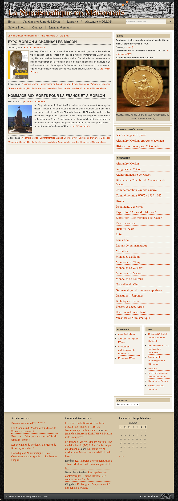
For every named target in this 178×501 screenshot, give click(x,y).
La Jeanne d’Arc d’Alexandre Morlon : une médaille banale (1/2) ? (88, 452)
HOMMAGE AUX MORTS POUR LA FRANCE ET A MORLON (56, 95)
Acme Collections (126, 333)
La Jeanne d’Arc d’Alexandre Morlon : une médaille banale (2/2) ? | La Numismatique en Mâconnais (88, 445)
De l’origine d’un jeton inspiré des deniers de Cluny (87, 485)
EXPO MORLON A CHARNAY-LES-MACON (42, 41)
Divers (74, 83)
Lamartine (122, 240)
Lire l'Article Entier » (80, 125)
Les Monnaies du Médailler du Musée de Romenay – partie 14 (33, 429)
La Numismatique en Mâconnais (23, 35)
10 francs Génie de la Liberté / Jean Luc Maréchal (158, 337)
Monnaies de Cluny (128, 262)
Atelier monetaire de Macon (133, 174)
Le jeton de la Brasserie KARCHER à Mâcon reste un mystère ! (88, 433)
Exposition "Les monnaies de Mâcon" (139, 217)
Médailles (52, 88)
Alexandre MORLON (98, 21)
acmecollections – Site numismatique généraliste (158, 349)
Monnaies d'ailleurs (128, 256)
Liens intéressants (60, 27)
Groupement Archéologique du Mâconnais (126, 350)
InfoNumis (152, 368)
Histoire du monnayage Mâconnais (137, 146)
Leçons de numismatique (131, 245)
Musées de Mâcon (127, 357)
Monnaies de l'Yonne (158, 380)
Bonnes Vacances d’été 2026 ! (28, 423)
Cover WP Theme (149, 496)
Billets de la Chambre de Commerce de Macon (140, 182)
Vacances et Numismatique (93, 88)
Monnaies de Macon (128, 273)
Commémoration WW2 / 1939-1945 (138, 195)
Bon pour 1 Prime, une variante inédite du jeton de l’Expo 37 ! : (34, 437)
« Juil (121, 456)
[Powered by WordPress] (167, 496)
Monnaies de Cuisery (129, 267)
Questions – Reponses (130, 295)
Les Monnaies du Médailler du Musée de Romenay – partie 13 (33, 446)
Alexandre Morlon (30, 83)
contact (129, 47)
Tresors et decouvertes (68, 88)
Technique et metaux (129, 301)
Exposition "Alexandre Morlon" (136, 212)
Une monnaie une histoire (132, 312)
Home (11, 21)
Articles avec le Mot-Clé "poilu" (55, 35)
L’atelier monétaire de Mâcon (41, 21)
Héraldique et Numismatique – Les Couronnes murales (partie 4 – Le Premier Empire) (34, 456)
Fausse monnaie (126, 223)
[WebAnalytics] (0, 499)
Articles (131, 1)
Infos (44, 88)
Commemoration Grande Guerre (55, 83)
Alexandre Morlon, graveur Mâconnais (140, 140)
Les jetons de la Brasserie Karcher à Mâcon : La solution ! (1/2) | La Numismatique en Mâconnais (84, 426)
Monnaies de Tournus (129, 279)
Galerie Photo (16, 27)
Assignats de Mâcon (128, 169)
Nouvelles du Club (127, 284)
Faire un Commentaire (34, 47)
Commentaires (132, 5)
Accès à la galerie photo (131, 135)
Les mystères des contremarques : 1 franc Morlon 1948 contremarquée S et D (88, 464)
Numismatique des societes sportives (139, 290)
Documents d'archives (89, 83)
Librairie (72, 21)
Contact (37, 27)
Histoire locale (34, 88)
